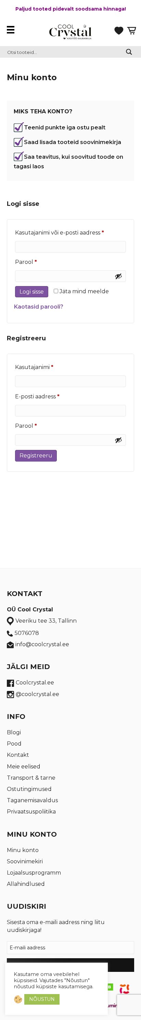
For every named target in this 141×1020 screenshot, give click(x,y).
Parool (37, 261)
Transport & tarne (31, 778)
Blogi (14, 732)
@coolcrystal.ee (37, 694)
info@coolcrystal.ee (42, 644)
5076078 (27, 633)
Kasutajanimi (45, 367)
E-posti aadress (48, 396)
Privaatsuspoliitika (31, 811)
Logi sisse (32, 291)
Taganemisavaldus (32, 800)
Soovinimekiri (25, 861)
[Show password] (118, 276)
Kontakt (18, 755)
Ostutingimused (29, 789)
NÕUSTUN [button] (42, 999)
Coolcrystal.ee (35, 682)
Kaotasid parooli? (38, 306)
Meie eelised (23, 766)
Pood (14, 743)
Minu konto (23, 850)
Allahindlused (26, 884)
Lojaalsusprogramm (34, 872)
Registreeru (36, 455)
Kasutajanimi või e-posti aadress (70, 232)
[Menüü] (12, 29)
